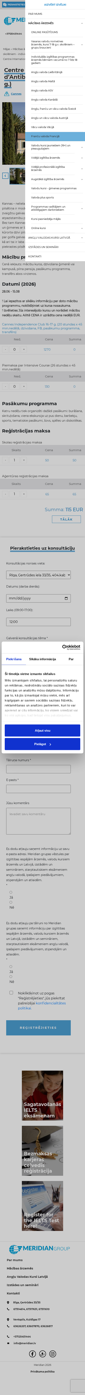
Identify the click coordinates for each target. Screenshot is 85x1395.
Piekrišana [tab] (13, 659)
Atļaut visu (42, 730)
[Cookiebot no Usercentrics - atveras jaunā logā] (62, 647)
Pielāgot (40, 744)
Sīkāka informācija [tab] (42, 659)
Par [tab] (71, 659)
